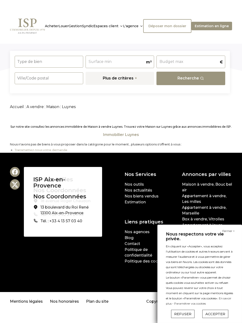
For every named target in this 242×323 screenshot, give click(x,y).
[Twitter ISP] (14, 184)
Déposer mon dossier (167, 26)
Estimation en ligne (212, 26)
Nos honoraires (64, 301)
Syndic (87, 26)
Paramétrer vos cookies (190, 303)
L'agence (130, 26)
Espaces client (105, 26)
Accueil (17, 107)
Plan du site (97, 301)
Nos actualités (138, 190)
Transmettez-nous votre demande (41, 150)
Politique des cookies (145, 261)
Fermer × (228, 231)
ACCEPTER (215, 314)
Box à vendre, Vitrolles (203, 219)
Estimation (135, 202)
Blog (129, 238)
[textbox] (42, 60)
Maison (52, 107)
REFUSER (182, 314)
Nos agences (137, 232)
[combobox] (49, 62)
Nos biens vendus (142, 196)
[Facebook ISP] (14, 171)
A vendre (35, 107)
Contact (132, 243)
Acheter (52, 26)
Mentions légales (26, 301)
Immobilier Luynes (121, 134)
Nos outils (134, 184)
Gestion (75, 26)
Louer (64, 26)
